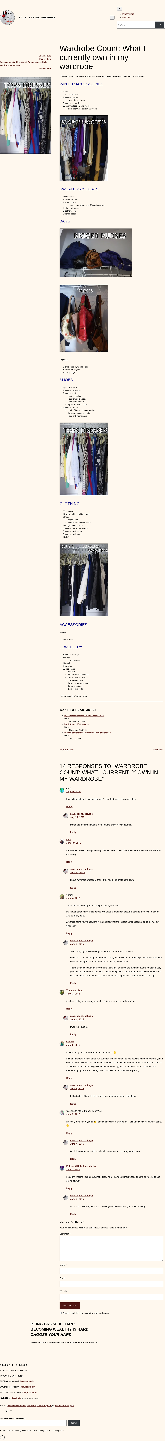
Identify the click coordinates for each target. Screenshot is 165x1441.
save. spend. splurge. (81, 813)
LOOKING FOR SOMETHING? (13, 1419)
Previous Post (67, 749)
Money (42, 59)
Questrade (16, 1398)
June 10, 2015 (73, 842)
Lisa (68, 839)
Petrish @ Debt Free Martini (81, 1166)
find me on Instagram (64, 1405)
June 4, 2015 (73, 898)
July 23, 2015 (73, 791)
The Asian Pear (74, 990)
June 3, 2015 (73, 993)
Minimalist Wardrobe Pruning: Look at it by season (87, 733)
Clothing (16, 62)
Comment (65, 1234)
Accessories (5, 62)
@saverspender (27, 1381)
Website (63, 1291)
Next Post (158, 749)
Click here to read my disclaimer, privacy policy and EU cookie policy (33, 1430)
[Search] (159, 25)
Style (49, 59)
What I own (15, 65)
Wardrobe (4, 65)
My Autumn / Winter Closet (76, 724)
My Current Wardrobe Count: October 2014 (84, 716)
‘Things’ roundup (29, 1392)
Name (63, 1265)
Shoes (38, 62)
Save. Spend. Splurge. (38, 17)
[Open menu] (112, 18)
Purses (31, 62)
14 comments (45, 68)
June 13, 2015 (77, 872)
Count (24, 62)
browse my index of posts (39, 1405)
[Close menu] (119, 9)
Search (74, 1423)
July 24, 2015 (77, 817)
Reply (69, 806)
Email (63, 1278)
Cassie (70, 1041)
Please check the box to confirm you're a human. (85, 1313)
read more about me (16, 1405)
